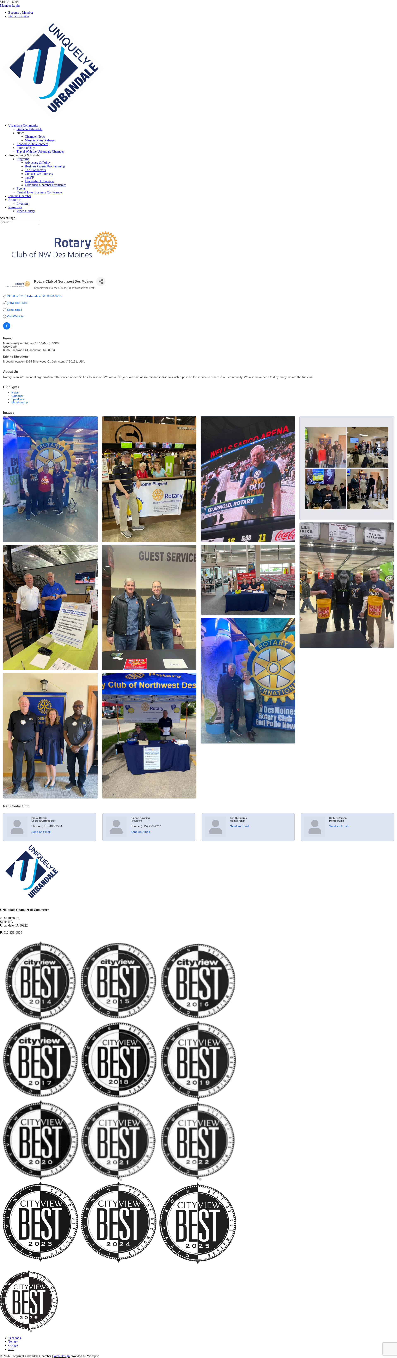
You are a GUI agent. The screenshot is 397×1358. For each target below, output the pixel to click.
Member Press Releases (40, 140)
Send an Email (40, 831)
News (15, 392)
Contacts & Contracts (39, 173)
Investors (22, 203)
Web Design (62, 1356)
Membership (19, 402)
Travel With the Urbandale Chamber (40, 151)
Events (21, 188)
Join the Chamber (19, 196)
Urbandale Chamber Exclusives (45, 185)
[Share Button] (100, 281)
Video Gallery (26, 211)
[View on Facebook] (6, 328)
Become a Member (20, 12)
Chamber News (35, 136)
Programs (23, 159)
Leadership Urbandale (39, 181)
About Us (14, 199)
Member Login (10, 5)
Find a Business (18, 16)
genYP (29, 177)
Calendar (17, 395)
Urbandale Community (23, 125)
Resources (15, 207)
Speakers (17, 399)
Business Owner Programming (45, 166)
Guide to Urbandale (29, 129)
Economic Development (32, 144)
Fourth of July (26, 147)
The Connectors (35, 170)
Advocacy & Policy (38, 162)
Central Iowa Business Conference (39, 192)
